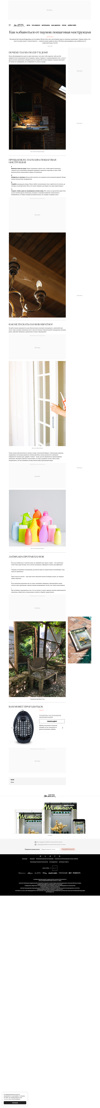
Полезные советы (64, 862)
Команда (24, 858)
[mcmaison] (19, 25)
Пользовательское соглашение (44, 858)
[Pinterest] (60, 856)
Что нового (36, 25)
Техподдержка (53, 862)
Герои (64, 25)
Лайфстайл (72, 25)
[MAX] (40, 856)
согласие (41, 842)
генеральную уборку (23, 184)
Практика (50, 36)
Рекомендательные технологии (39, 862)
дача (12, 782)
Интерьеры (46, 25)
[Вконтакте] (45, 856)
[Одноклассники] (55, 856)
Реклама (32, 858)
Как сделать (55, 25)
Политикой (40, 844)
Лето (28, 25)
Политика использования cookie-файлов (66, 858)
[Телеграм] (50, 856)
